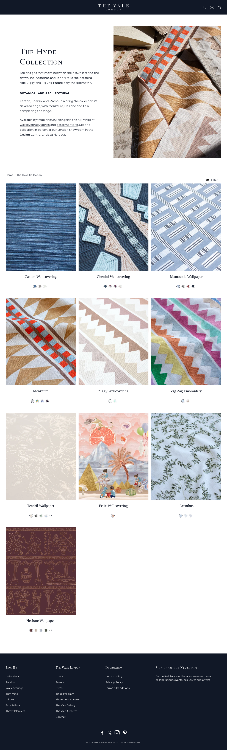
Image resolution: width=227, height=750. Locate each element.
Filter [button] (214, 180)
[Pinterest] (124, 732)
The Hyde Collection (29, 175)
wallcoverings (29, 124)
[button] (8, 7)
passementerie (67, 124)
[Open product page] (41, 227)
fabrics (45, 124)
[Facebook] (102, 732)
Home (9, 175)
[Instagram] (117, 732)
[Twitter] (109, 733)
